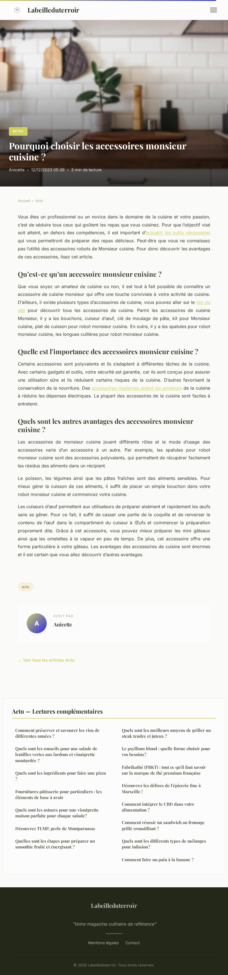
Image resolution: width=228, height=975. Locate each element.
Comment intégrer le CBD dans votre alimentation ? (158, 807)
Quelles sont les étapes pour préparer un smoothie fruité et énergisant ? (55, 844)
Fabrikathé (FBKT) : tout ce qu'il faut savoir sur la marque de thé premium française (164, 770)
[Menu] (213, 10)
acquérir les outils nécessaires (178, 232)
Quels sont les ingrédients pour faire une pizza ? (60, 776)
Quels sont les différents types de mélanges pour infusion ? (164, 844)
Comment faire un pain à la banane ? (158, 859)
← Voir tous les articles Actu (46, 660)
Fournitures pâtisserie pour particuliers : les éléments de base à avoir (58, 794)
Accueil (24, 200)
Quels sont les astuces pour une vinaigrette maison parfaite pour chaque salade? (57, 812)
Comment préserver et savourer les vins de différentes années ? (57, 733)
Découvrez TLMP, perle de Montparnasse (55, 828)
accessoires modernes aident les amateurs (137, 388)
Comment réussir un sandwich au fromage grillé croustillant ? (163, 825)
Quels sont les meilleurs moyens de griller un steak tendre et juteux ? (166, 733)
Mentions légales (103, 942)
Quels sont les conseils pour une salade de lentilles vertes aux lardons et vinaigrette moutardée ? (56, 754)
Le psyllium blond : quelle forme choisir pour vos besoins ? (166, 751)
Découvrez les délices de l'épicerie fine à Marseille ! (161, 788)
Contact (132, 942)
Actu (18, 131)
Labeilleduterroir (53, 10)
